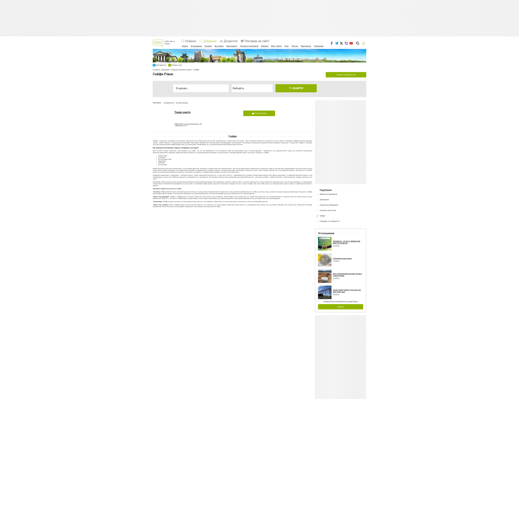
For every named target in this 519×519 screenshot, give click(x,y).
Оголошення (196, 46)
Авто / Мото (276, 46)
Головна (208, 46)
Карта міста (306, 46)
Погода (295, 46)
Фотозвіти (219, 46)
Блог (287, 46)
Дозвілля (230, 41)
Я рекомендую (260, 113)
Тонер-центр (182, 112)
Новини (190, 41)
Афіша (185, 46)
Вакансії (264, 46)
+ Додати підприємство (346, 75)
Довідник (210, 41)
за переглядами (182, 103)
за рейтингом (169, 103)
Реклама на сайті (256, 41)
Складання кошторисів (342, 259)
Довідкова (318, 46)
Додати (340, 307)
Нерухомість (231, 46)
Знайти (297, 88)
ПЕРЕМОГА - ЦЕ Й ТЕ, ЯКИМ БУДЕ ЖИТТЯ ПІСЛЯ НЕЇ (346, 242)
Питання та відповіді (249, 46)
